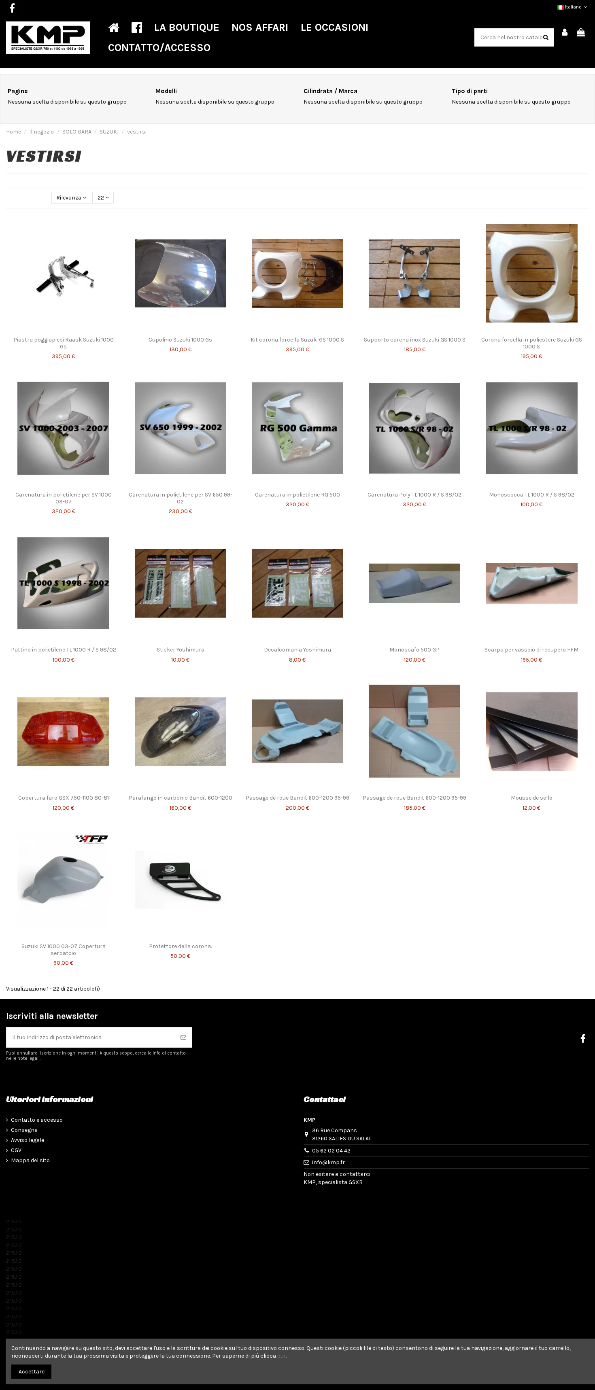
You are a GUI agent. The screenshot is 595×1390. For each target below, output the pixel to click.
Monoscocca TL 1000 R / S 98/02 (531, 494)
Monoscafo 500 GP (414, 649)
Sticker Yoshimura (180, 649)
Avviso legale (27, 1140)
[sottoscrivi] (183, 1037)
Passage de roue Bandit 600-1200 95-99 (297, 797)
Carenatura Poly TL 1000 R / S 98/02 (414, 494)
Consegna (24, 1130)
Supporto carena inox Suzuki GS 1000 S (414, 339)
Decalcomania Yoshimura (297, 649)
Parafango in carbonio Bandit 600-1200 (180, 797)
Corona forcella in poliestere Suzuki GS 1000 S (531, 343)
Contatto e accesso (37, 1119)
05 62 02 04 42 (331, 1150)
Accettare (32, 1371)
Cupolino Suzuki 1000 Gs (180, 339)
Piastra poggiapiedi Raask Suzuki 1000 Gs (63, 343)
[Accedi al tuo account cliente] (565, 33)
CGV (16, 1150)
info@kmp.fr (328, 1162)
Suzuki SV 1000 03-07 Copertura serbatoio (63, 950)
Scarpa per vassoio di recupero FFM (531, 649)
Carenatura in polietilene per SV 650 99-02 (180, 498)
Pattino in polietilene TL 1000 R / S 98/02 (63, 649)
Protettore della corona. (180, 946)
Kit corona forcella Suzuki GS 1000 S (297, 339)
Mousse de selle (531, 797)
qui (281, 1355)
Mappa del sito (30, 1160)
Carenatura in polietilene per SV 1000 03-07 (63, 498)
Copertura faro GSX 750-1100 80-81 (63, 797)
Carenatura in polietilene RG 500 (297, 494)
